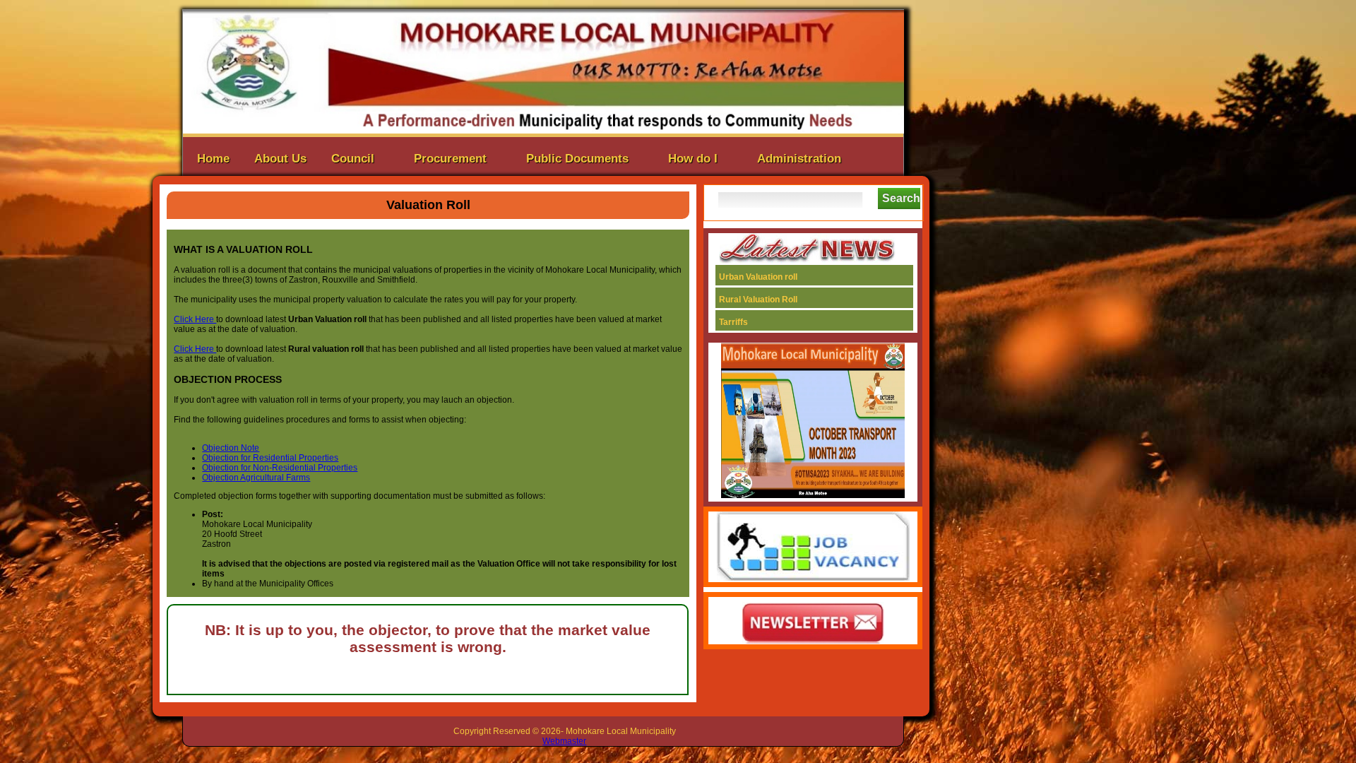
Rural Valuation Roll (778, 299)
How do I (693, 158)
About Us (280, 158)
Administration (799, 158)
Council (352, 158)
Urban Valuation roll (778, 277)
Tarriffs (772, 322)
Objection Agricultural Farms (256, 478)
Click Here (195, 319)
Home (213, 158)
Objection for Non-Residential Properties (279, 468)
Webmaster (564, 741)
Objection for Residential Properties (270, 458)
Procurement (450, 158)
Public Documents (577, 158)
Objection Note (230, 448)
